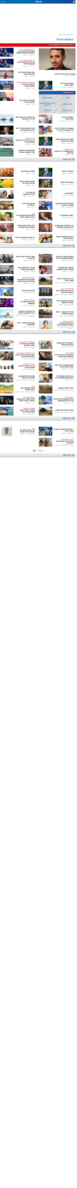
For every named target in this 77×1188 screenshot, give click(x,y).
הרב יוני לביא (67, 110)
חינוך (67, 98)
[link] (57, 63)
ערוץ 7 (71, 34)
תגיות (67, 34)
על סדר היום (48, 98)
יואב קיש (48, 110)
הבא (34, 450)
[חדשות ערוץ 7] (38, 2)
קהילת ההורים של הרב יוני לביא (48, 104)
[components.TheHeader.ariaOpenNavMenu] (65, 2)
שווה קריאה (67, 104)
